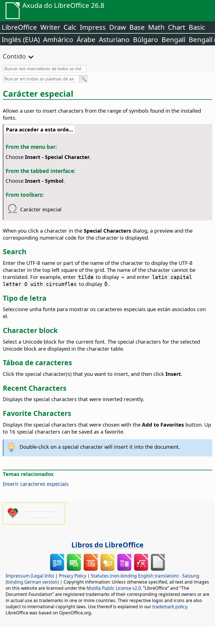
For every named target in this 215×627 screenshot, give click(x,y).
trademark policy (169, 606)
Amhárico (58, 39)
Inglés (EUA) (21, 39)
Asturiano (114, 39)
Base (137, 27)
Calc (70, 27)
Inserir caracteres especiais (36, 483)
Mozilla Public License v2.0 (114, 588)
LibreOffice (19, 27)
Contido (14, 56)
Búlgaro (145, 39)
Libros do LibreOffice (107, 544)
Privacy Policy (72, 576)
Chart (176, 27)
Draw (117, 27)
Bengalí (173, 39)
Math (156, 27)
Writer (50, 27)
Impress (93, 27)
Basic (197, 27)
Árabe (86, 39)
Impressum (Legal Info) (30, 576)
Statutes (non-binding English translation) (135, 576)
